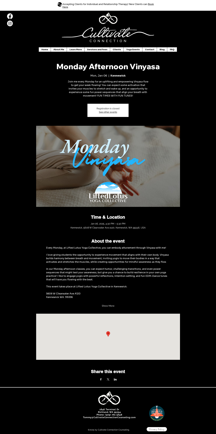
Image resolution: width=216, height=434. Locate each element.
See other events (108, 112)
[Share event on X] (108, 379)
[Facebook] (10, 16)
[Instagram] (10, 23)
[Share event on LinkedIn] (115, 379)
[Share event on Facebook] (100, 379)
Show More (108, 305)
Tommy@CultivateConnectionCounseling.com (109, 417)
